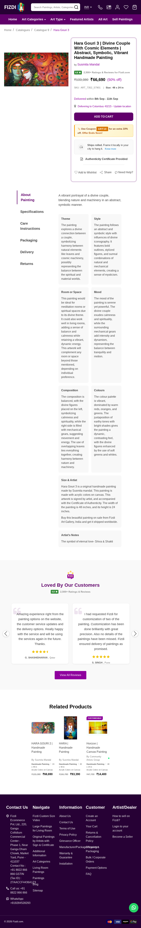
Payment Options (96, 867)
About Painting (27, 197)
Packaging (28, 240)
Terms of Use (67, 828)
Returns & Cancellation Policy (93, 836)
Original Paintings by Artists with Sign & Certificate (44, 840)
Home (12, 19)
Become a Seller (122, 836)
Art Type (56, 19)
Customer (95, 807)
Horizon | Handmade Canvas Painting (96, 747)
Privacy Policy (68, 834)
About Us (65, 816)
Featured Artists (82, 19)
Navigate (41, 807)
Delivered (80, 98)
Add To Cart (47, 783)
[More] (45, 19)
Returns (26, 264)
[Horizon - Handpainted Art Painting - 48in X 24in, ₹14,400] (98, 727)
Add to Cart (103, 116)
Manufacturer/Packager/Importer (78, 847)
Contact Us (66, 822)
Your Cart (91, 826)
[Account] (117, 7)
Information (70, 807)
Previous (6, 633)
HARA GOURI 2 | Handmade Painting (41, 747)
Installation (66, 863)
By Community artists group (93, 758)
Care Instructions (30, 225)
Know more (110, 149)
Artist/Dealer (124, 807)
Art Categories (32, 19)
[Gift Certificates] (109, 7)
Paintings (38, 878)
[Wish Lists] (126, 7)
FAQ (88, 873)
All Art (102, 19)
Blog (35, 884)
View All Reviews (70, 675)
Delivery (27, 252)
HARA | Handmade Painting (66, 747)
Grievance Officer (69, 840)
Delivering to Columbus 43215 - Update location (104, 106)
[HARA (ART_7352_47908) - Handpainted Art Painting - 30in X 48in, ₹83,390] (70, 727)
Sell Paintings (122, 19)
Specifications (32, 212)
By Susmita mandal (41, 760)
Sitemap (38, 890)
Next (135, 633)
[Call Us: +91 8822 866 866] (100, 7)
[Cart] (134, 7)
